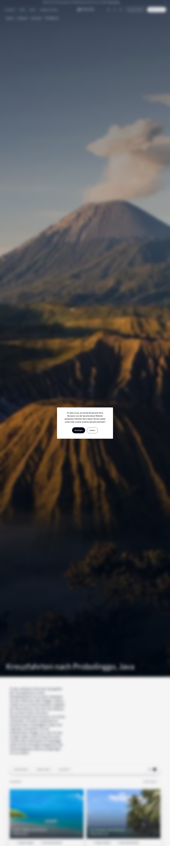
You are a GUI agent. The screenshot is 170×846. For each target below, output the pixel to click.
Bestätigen (79, 430)
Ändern (92, 430)
